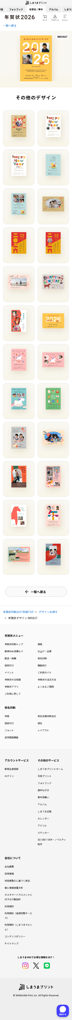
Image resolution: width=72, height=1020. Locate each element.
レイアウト (43, 730)
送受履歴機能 (11, 737)
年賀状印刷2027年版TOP (18, 612)
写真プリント (44, 776)
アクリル (42, 825)
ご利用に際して (13, 693)
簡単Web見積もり (14, 651)
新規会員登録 (11, 768)
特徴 (7, 716)
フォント (9, 730)
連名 (40, 723)
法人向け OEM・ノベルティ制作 (52, 842)
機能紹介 (42, 665)
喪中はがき (43, 790)
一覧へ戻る (10, 25)
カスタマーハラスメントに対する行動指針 (18, 897)
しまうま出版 (44, 811)
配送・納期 (10, 658)
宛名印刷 (42, 658)
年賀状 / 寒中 (36, 9)
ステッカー (43, 832)
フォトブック (16, 9)
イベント (9, 672)
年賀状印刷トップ (14, 644)
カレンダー (43, 818)
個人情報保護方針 (14, 887)
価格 (40, 644)
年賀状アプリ (11, 686)
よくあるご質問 (46, 686)
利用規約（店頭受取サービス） (18, 915)
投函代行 (9, 665)
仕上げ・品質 (44, 651)
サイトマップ (11, 943)
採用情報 (9, 873)
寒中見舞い (43, 797)
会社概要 (9, 866)
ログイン (9, 776)
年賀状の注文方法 (47, 679)
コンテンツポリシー (15, 936)
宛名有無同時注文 (47, 716)
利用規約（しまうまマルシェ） (18, 927)
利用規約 (9, 906)
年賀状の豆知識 (13, 679)
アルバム (53, 9)
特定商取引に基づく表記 (17, 880)
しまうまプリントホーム (50, 768)
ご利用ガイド (44, 672)
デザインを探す (48, 612)
